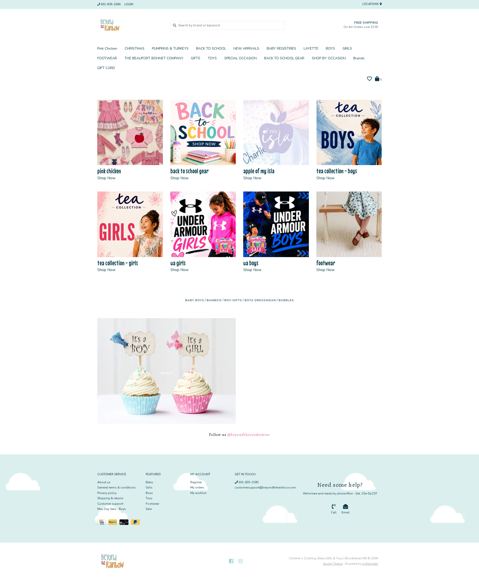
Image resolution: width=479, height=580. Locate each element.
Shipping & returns (110, 498)
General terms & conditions (116, 487)
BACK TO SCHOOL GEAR (284, 58)
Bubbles (286, 300)
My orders (197, 487)
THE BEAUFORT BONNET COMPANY (153, 58)
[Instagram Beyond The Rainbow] (240, 561)
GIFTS (195, 58)
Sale (149, 509)
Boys (149, 493)
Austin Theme (332, 564)
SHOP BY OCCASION (329, 58)
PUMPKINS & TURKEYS (170, 48)
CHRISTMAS (134, 48)
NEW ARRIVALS (246, 48)
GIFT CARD (106, 68)
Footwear (152, 504)
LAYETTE (311, 48)
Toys (149, 498)
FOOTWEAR (107, 58)
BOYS (330, 48)
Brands (358, 58)
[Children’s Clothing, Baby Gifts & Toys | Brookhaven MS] (130, 25)
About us (104, 482)
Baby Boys (194, 300)
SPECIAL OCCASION (240, 58)
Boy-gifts (233, 300)
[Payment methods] (102, 523)
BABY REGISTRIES (281, 48)
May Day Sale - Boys (111, 509)
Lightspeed (370, 564)
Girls (149, 487)
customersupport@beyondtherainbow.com (265, 487)
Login (128, 4)
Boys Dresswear (260, 300)
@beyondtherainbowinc (248, 434)
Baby (149, 482)
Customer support (110, 504)
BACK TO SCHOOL (211, 48)
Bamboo (214, 300)
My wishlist (198, 493)
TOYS (212, 58)
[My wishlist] (369, 79)
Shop (165, 373)
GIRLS (347, 48)
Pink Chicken (107, 48)
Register (196, 482)
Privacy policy (107, 493)
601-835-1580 (248, 482)
